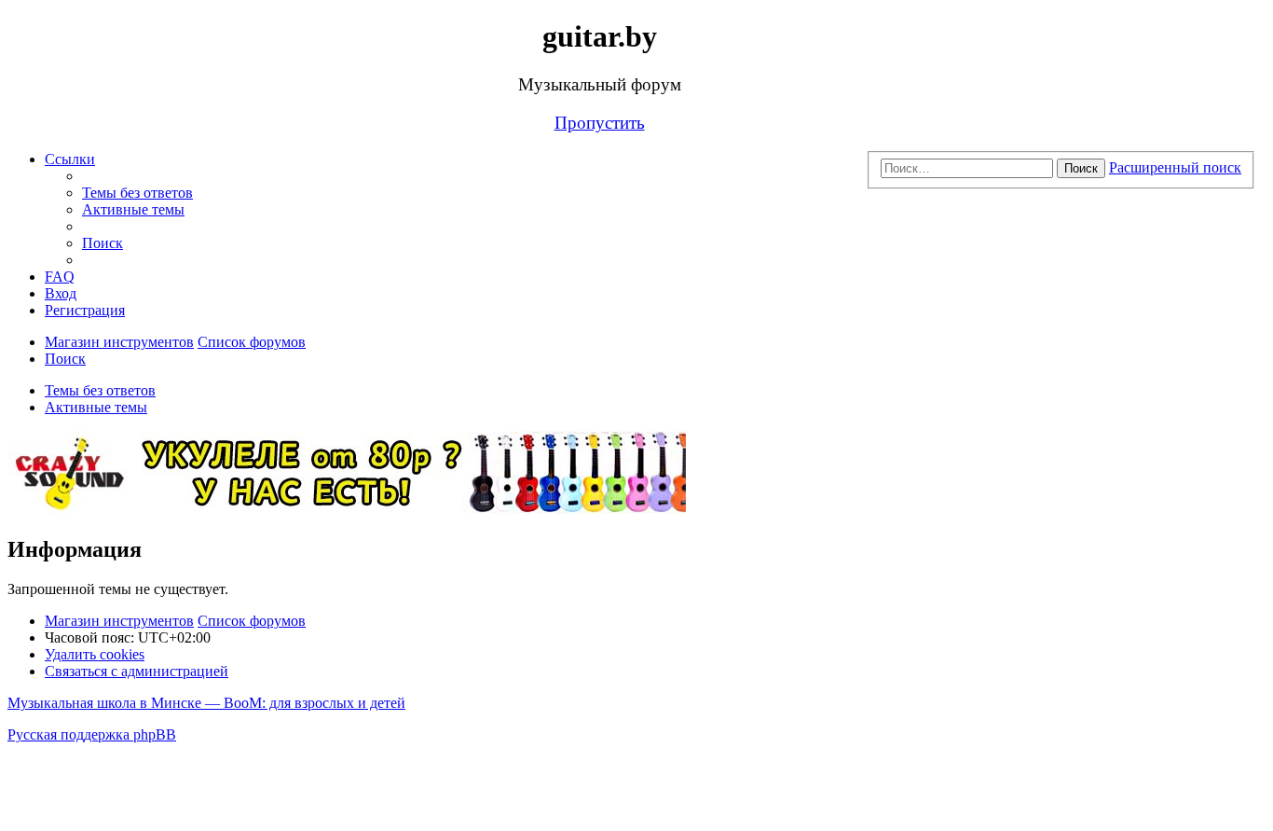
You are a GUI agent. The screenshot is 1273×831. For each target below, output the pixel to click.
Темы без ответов (100, 390)
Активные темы (96, 407)
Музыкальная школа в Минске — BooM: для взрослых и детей (206, 703)
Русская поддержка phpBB (91, 734)
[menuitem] (137, 193)
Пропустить (599, 122)
